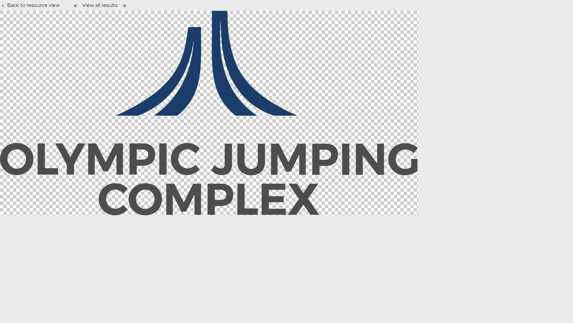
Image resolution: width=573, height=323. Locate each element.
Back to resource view (33, 5)
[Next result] (124, 5)
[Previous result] (76, 5)
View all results (100, 5)
